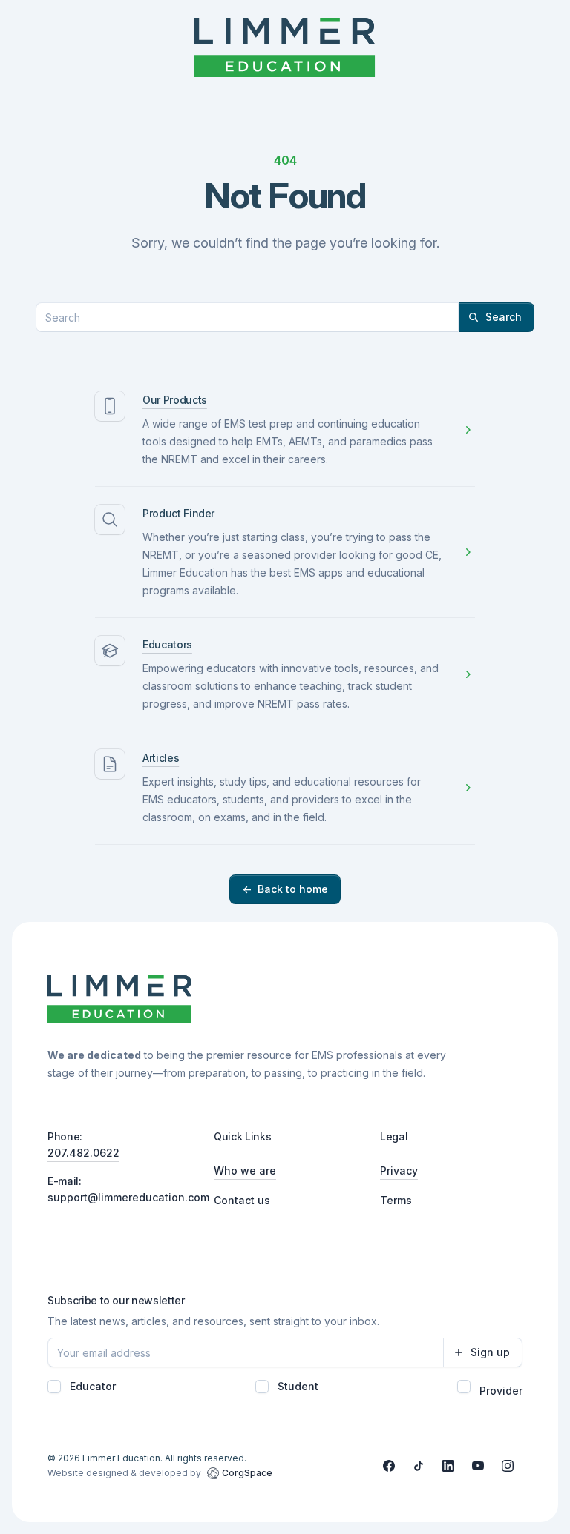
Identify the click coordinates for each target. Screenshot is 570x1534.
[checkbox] (54, 1386)
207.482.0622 (83, 1152)
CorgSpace (247, 1472)
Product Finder (178, 513)
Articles (160, 757)
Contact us (242, 1200)
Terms (396, 1200)
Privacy (399, 1170)
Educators (167, 644)
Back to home (285, 889)
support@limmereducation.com (128, 1197)
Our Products (174, 400)
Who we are (245, 1170)
